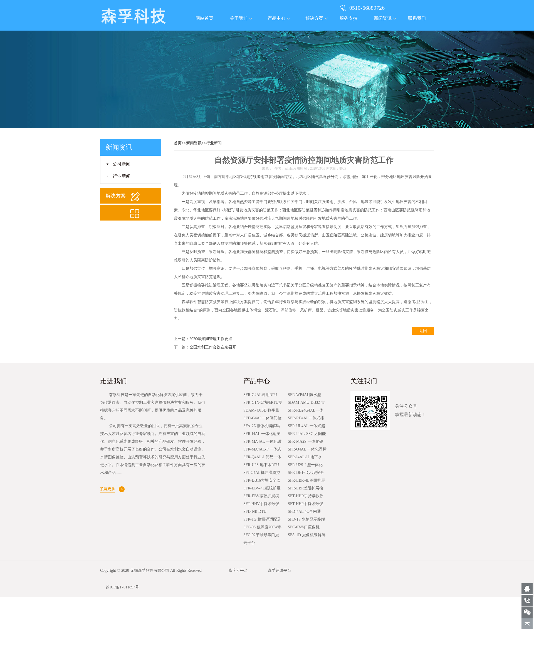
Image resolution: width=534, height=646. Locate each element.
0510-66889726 (367, 8)
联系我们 (417, 18)
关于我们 (239, 18)
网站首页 (204, 18)
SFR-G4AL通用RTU (260, 395)
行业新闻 (121, 176)
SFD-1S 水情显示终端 (306, 519)
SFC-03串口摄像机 (304, 527)
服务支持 (348, 18)
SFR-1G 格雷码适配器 (262, 519)
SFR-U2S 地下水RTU (261, 465)
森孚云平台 (238, 570)
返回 (423, 331)
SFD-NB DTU (254, 511)
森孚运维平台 (279, 570)
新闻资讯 (383, 18)
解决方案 (314, 18)
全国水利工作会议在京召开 (212, 347)
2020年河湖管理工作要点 (210, 339)
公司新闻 (121, 164)
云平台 (249, 543)
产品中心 (276, 18)
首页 (178, 143)
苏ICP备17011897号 (122, 587)
